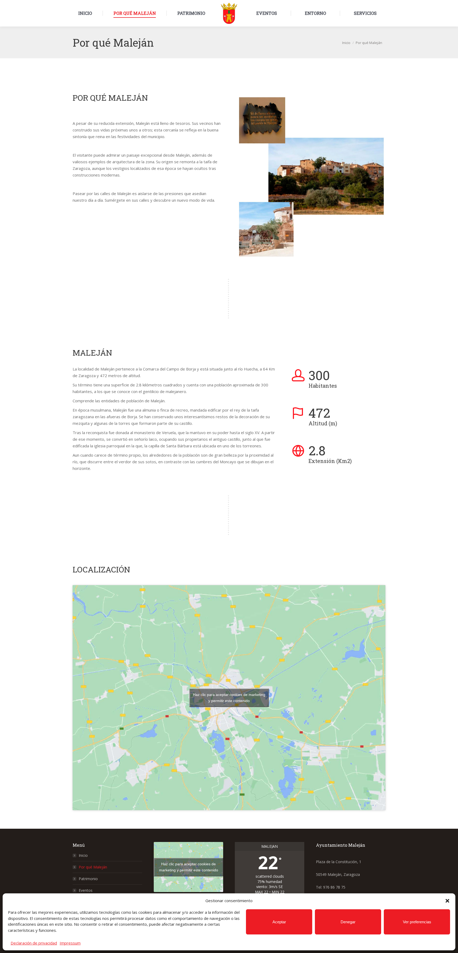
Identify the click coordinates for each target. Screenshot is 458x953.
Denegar (348, 922)
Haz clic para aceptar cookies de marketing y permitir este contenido (229, 697)
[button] (447, 900)
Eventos (86, 890)
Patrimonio (88, 878)
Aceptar (279, 922)
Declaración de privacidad (34, 943)
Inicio (83, 855)
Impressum (70, 943)
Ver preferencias (417, 922)
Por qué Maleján (93, 867)
